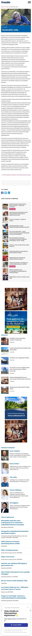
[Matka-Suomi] (16, 408)
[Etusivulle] (9, 2)
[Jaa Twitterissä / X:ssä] (5, 193)
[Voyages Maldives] (16, 322)
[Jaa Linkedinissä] (9, 193)
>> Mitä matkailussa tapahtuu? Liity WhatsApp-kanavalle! (16, 174)
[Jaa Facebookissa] (2, 193)
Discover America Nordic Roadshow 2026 (14, 581)
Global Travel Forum (7, 557)
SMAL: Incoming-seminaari (9, 550)
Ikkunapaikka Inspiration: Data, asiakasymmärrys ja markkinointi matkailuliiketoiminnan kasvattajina (12, 523)
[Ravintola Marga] (16, 299)
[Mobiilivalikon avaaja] (29, 2)
